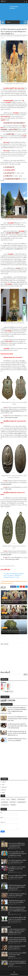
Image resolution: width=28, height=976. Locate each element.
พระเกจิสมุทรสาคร (5, 804)
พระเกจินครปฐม (4, 802)
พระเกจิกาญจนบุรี (21, 799)
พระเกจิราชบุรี (22, 36)
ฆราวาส (3, 799)
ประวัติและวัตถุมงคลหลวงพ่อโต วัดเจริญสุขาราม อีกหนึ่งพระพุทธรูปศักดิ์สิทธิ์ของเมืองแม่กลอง (17, 930)
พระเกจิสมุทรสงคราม (21, 802)
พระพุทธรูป (13, 799)
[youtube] (26, 2)
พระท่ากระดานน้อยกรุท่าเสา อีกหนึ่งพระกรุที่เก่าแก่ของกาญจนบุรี (17, 876)
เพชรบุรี (3, 792)
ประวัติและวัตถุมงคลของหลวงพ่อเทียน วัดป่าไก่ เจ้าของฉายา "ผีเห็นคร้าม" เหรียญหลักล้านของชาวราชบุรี (13, 575)
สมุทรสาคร (4, 789)
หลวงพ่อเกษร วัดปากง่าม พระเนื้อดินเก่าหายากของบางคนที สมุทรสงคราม (17, 954)
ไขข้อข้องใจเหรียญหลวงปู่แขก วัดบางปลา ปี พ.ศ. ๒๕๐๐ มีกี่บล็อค (16, 901)
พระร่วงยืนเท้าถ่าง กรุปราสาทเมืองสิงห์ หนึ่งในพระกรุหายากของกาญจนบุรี (16, 868)
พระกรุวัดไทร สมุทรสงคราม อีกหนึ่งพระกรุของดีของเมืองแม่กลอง (17, 861)
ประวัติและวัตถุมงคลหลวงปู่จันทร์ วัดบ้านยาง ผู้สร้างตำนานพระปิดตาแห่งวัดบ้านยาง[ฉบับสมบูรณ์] (17, 726)
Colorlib (16, 974)
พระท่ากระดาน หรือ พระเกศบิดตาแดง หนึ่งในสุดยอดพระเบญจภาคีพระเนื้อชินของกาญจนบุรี (17, 853)
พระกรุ (8, 799)
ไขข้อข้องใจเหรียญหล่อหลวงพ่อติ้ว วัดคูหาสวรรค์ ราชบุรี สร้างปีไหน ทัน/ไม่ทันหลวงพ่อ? (13, 631)
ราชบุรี (2, 38)
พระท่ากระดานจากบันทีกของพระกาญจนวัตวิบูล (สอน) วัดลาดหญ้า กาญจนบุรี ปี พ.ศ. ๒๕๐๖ (17, 718)
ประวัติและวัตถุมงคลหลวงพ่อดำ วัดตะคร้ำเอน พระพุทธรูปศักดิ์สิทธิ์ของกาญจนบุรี (17, 963)
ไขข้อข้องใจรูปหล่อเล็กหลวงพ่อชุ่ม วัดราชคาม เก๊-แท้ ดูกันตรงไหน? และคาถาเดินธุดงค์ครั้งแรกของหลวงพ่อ (17, 909)
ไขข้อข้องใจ (13, 804)
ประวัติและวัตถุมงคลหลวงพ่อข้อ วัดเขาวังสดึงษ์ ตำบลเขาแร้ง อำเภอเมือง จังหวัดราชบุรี (14, 601)
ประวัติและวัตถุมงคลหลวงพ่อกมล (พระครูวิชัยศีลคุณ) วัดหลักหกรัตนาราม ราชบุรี (14, 616)
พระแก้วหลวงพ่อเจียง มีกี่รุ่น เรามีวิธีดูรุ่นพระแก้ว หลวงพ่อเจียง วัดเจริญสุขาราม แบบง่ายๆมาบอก (17, 919)
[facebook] (24, 2)
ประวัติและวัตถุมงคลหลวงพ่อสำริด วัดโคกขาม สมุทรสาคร (17, 947)
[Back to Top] (14, 972)
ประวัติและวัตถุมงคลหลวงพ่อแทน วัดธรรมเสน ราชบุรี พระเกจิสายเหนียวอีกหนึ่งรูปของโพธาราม (17, 733)
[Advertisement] (14, 762)
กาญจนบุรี (4, 781)
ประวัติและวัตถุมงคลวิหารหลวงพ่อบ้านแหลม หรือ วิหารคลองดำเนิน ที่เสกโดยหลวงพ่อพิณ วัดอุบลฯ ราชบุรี (17, 939)
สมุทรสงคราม (4, 787)
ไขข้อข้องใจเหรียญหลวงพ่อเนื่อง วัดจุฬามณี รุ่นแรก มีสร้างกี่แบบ (17, 894)
